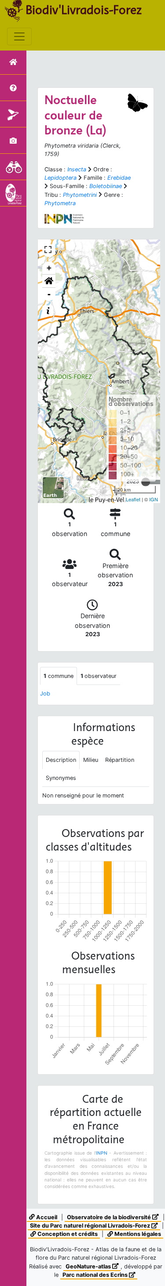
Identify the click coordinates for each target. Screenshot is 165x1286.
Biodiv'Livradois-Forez (84, 10)
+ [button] (49, 267)
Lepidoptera (60, 177)
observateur (99, 676)
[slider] (145, 482)
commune (58, 676)
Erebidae (119, 177)
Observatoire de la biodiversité (109, 1217)
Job (45, 693)
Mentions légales (137, 1234)
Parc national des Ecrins (95, 1275)
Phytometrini (80, 195)
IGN (153, 499)
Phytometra (60, 203)
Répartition (119, 760)
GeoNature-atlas (89, 1266)
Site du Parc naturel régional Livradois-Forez (90, 1225)
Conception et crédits (67, 1234)
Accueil (46, 1217)
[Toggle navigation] (19, 36)
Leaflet (133, 499)
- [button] (49, 294)
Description (61, 760)
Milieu (90, 760)
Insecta (76, 169)
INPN (101, 1153)
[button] (48, 281)
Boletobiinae (105, 186)
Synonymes (61, 778)
